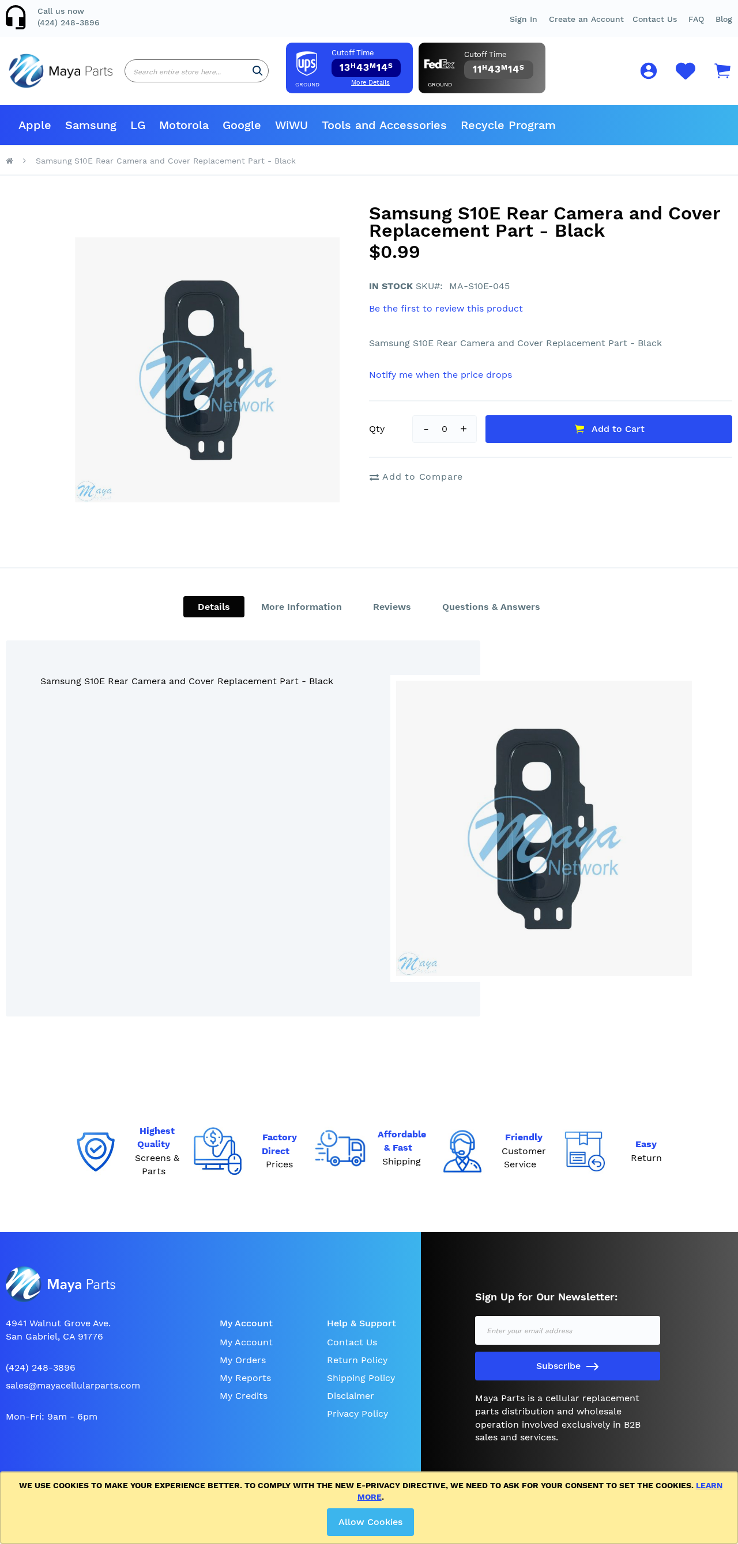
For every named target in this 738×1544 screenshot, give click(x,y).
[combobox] (197, 70)
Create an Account (586, 19)
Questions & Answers (491, 606)
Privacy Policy (357, 1413)
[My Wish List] (685, 77)
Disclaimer (350, 1395)
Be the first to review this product (446, 308)
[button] (696, 19)
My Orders (243, 1360)
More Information (301, 606)
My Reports (245, 1377)
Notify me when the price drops (440, 374)
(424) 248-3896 (68, 22)
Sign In (523, 19)
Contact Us (654, 19)
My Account (246, 1342)
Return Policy (357, 1360)
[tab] (213, 606)
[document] (371, 1507)
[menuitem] (35, 125)
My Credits (244, 1395)
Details (214, 606)
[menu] (369, 125)
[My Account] (648, 73)
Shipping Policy (361, 1377)
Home (9, 160)
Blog (724, 19)
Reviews (392, 606)
